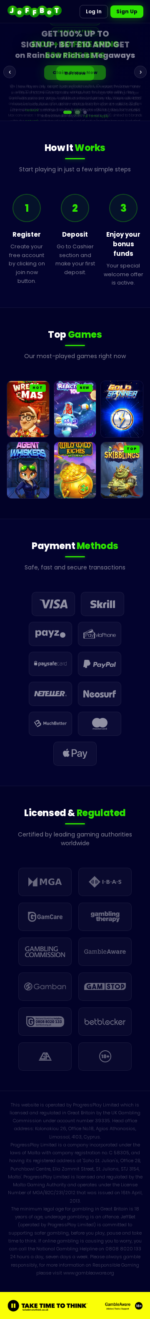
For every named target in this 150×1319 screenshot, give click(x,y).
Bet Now (75, 73)
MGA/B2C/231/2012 (53, 1192)
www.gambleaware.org (88, 1273)
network (32, 110)
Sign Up (127, 11)
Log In (94, 11)
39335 (102, 1120)
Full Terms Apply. (96, 116)
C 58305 (119, 1152)
